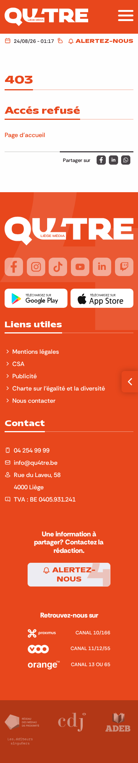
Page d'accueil (25, 135)
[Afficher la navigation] (125, 15)
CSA (18, 364)
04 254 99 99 (31, 450)
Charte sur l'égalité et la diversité (58, 388)
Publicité (24, 376)
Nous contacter (34, 400)
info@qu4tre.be (36, 462)
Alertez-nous (72, 574)
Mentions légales (36, 351)
